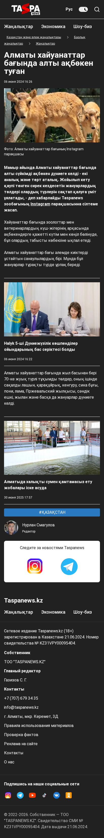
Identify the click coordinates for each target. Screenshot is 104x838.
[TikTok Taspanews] (44, 795)
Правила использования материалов (39, 725)
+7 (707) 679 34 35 (21, 698)
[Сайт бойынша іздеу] (97, 9)
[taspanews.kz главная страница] (25, 9)
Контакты (13, 752)
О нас (9, 762)
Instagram (40, 204)
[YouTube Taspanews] (32, 795)
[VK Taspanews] (57, 795)
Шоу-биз (82, 26)
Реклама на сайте (21, 743)
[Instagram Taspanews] (35, 566)
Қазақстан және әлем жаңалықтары (34, 37)
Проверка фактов (21, 734)
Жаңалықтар (18, 26)
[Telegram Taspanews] (69, 566)
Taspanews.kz (23, 600)
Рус (69, 9)
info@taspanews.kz (21, 707)
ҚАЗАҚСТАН (53, 512)
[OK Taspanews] (69, 795)
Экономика (53, 26)
